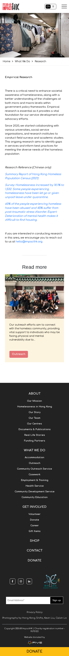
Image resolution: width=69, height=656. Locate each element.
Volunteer (34, 514)
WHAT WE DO (34, 450)
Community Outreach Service (34, 469)
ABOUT (35, 393)
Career (34, 525)
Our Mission (34, 401)
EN (48, 6)
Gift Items (35, 531)
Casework (34, 474)
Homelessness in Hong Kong (34, 406)
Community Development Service (34, 491)
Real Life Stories (34, 435)
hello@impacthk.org (29, 241)
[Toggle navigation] (64, 6)
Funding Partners (34, 441)
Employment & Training (34, 480)
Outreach (18, 354)
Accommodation (34, 457)
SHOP (34, 540)
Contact (34, 550)
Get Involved (34, 506)
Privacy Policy (34, 612)
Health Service (34, 486)
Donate (34, 520)
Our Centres (34, 423)
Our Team (34, 418)
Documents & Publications (34, 429)
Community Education (35, 497)
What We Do (22, 61)
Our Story (35, 412)
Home (6, 61)
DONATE (34, 560)
